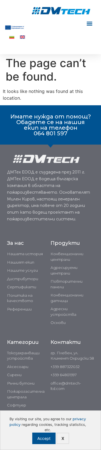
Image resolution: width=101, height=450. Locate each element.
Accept (43, 438)
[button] (89, 23)
